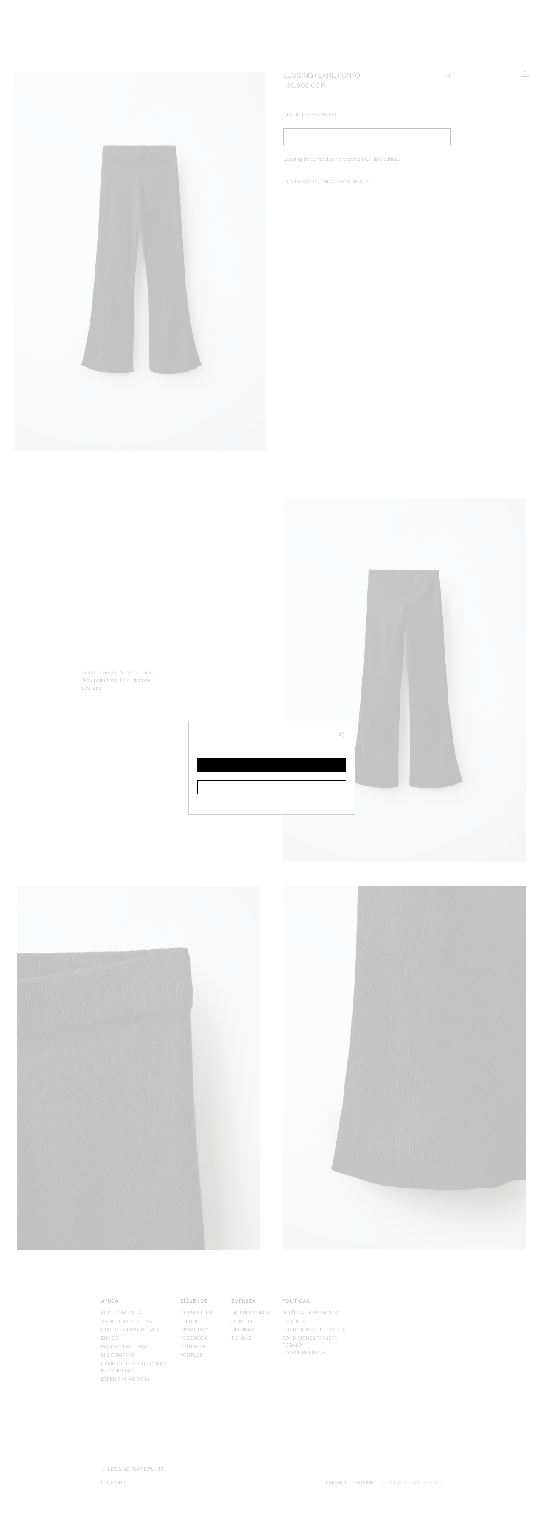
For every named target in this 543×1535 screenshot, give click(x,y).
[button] (271, 765)
